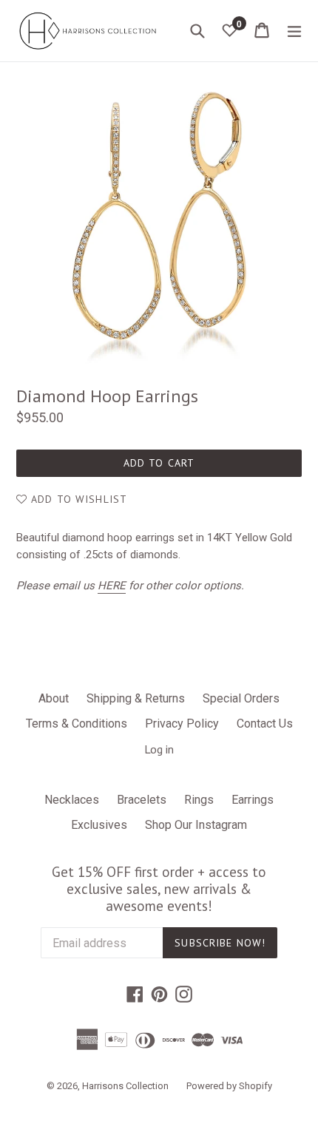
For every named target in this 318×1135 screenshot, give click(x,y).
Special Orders (241, 698)
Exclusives (99, 825)
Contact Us (265, 723)
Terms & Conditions (76, 723)
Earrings (252, 800)
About (53, 698)
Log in (159, 749)
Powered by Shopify (229, 1085)
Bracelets (141, 800)
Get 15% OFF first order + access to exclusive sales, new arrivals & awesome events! (159, 889)
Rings (199, 800)
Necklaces (71, 800)
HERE (112, 585)
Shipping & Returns (136, 698)
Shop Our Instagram (196, 825)
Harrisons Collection (125, 1085)
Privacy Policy (182, 723)
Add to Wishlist (77, 499)
